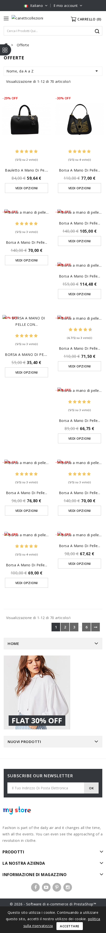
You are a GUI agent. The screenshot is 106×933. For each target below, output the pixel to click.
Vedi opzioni (26, 188)
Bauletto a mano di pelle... (28, 170)
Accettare (69, 926)
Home (13, 643)
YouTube (46, 887)
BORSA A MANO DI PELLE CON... (33, 354)
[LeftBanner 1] (37, 693)
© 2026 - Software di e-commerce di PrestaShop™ (53, 904)
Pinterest (57, 887)
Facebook (35, 887)
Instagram (67, 887)
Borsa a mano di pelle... (79, 170)
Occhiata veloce (26, 114)
